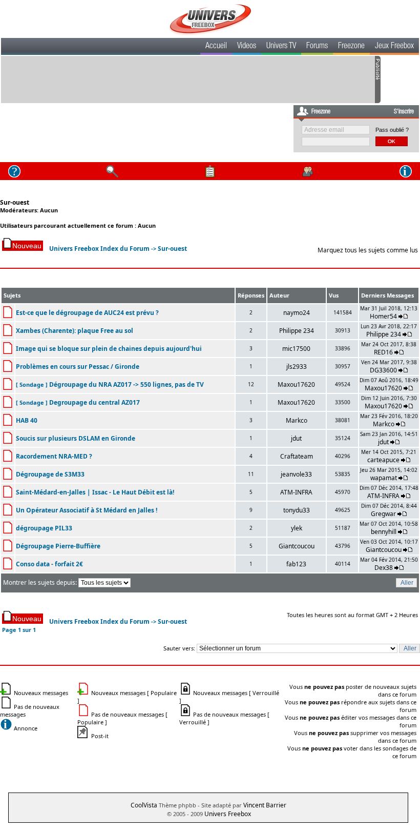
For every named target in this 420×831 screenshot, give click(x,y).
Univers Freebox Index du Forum (99, 248)
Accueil (216, 47)
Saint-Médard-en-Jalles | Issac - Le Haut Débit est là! (95, 492)
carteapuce (383, 460)
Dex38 (383, 567)
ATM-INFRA (296, 492)
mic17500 (296, 348)
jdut (296, 438)
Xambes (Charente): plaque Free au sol (74, 330)
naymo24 (296, 312)
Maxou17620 (296, 384)
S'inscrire (404, 112)
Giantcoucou (296, 546)
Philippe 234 (296, 330)
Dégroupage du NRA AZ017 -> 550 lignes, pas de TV (126, 384)
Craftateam (296, 456)
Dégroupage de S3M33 (50, 474)
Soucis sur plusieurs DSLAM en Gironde (75, 438)
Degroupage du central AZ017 (94, 402)
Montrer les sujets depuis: (40, 582)
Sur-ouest (14, 202)
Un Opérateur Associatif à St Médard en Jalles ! (86, 510)
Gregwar (383, 513)
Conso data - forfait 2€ (49, 564)
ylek (296, 528)
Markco (296, 420)
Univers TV (281, 47)
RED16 (383, 352)
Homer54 (383, 316)
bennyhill (383, 531)
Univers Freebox (227, 813)
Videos (246, 47)
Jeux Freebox (394, 47)
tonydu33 (296, 510)
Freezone (351, 47)
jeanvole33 (296, 474)
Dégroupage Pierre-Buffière (58, 546)
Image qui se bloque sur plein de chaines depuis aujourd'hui (109, 348)
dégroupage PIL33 (44, 528)
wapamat (383, 477)
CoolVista (144, 805)
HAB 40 (26, 420)
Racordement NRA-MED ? (54, 456)
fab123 (296, 564)
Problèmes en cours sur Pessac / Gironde (77, 366)
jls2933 (296, 366)
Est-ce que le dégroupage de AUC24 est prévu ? (87, 312)
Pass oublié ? (392, 130)
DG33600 (383, 370)
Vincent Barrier (264, 805)
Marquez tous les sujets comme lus (368, 250)
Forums (317, 47)
